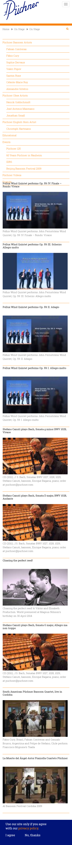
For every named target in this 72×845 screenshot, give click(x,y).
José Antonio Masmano (20, 108)
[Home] (21, 10)
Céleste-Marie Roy (17, 82)
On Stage (19, 29)
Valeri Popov (13, 69)
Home (6, 29)
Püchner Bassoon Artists (17, 42)
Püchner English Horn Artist (19, 122)
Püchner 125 (13, 148)
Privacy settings (36, 817)
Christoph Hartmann (18, 128)
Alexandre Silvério (17, 89)
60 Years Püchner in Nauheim (24, 155)
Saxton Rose (13, 75)
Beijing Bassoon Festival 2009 (23, 168)
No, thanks (32, 835)
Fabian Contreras (16, 49)
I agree (10, 835)
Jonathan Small (15, 115)
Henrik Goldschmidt (18, 102)
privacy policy (28, 828)
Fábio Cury (12, 55)
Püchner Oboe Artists (15, 95)
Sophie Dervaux (15, 62)
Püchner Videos (12, 175)
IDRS (9, 161)
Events (7, 142)
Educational (9, 135)
